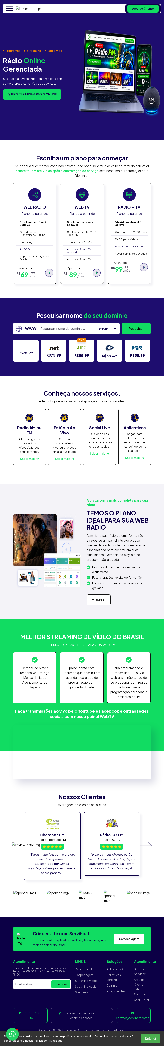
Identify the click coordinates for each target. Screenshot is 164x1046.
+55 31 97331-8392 (31, 1015)
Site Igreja (81, 992)
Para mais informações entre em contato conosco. (83, 1015)
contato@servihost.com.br (133, 1018)
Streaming (34, 50)
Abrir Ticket (141, 1000)
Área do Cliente (143, 8)
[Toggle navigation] (10, 8)
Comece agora (129, 939)
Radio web (54, 50)
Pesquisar (136, 329)
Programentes (116, 991)
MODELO (99, 600)
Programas (12, 50)
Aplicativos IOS (116, 969)
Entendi (150, 1038)
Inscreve (61, 984)
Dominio (112, 985)
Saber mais (27, 458)
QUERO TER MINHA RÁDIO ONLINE (32, 94)
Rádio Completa (85, 969)
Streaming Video (86, 980)
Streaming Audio (86, 986)
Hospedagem (84, 975)
